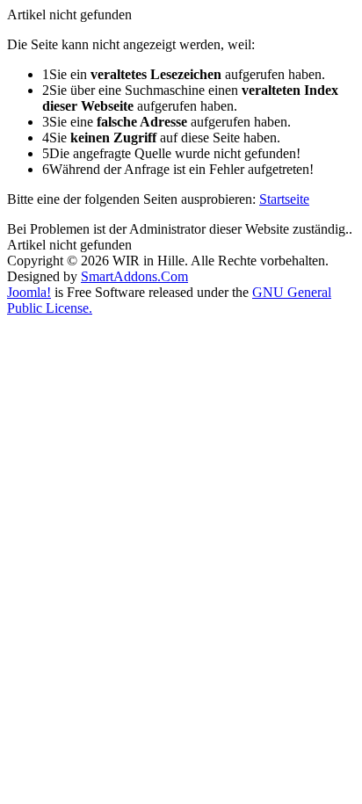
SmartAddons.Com (134, 276)
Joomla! (29, 292)
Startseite (284, 199)
